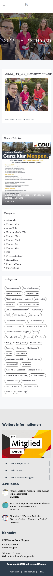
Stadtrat (9, 391)
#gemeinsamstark (14, 293)
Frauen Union (12, 224)
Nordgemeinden (38, 375)
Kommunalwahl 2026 (16, 232)
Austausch (10, 304)
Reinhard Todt (12, 381)
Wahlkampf (22, 391)
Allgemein (11, 220)
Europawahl (21, 342)
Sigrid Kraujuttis (13, 386)
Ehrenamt (28, 337)
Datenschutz (29, 572)
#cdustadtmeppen (31, 288)
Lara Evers (26, 364)
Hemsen (20, 348)
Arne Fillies (40, 299)
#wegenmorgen (32, 293)
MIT (8, 252)
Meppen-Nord (13, 240)
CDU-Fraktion (20, 315)
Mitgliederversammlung (16, 375)
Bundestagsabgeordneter (17, 310)
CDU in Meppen (35, 320)
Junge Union (12, 228)
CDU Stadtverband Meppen (17, 331)
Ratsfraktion (12, 260)
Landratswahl (34, 359)
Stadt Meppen (30, 386)
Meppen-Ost (12, 244)
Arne (7, 119)
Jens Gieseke (21, 353)
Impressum (14, 572)
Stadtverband (12, 268)
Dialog (36, 331)
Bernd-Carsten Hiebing (29, 304)
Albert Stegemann (14, 299)
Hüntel (9, 353)
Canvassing (36, 310)
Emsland (40, 337)
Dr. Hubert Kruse (13, 337)
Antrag (28, 299)
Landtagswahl (12, 364)
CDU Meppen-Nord (14, 326)
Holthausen (32, 348)
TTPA (41, 572)
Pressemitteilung (14, 256)
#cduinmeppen (12, 288)
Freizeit (9, 348)
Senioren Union (13, 264)
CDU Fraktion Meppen (15, 320)
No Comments (28, 119)
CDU (8, 315)
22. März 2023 (16, 119)
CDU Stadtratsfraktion (35, 326)
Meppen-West (13, 248)
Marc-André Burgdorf (15, 370)
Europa (9, 342)
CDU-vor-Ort (34, 315)
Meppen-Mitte (13, 236)
